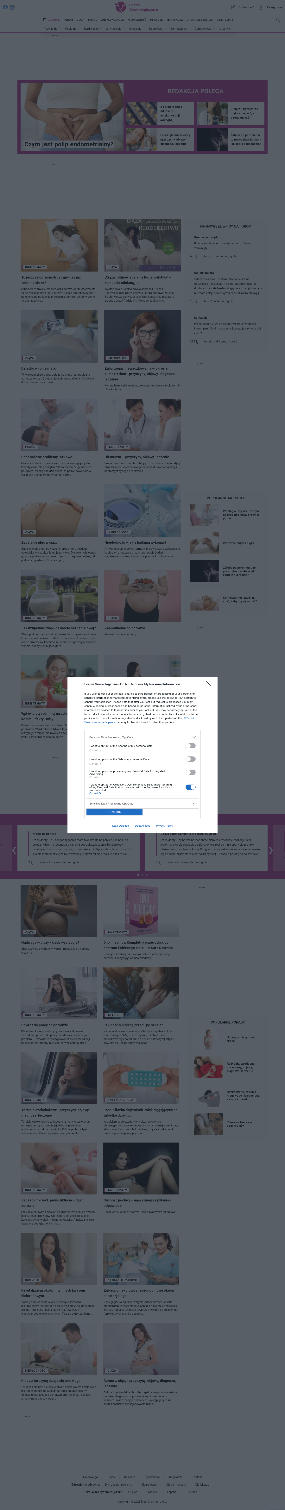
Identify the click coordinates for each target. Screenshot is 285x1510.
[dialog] (142, 755)
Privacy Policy (164, 825)
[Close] (209, 684)
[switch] (191, 745)
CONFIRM (114, 812)
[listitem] (142, 737)
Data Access (142, 825)
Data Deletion (120, 825)
